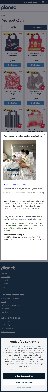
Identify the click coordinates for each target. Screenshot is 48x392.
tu (30, 239)
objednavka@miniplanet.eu (30, 219)
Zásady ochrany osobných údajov (24, 370)
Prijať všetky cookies (24, 376)
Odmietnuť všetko (24, 383)
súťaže (36, 208)
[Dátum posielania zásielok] (19, 160)
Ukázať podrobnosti (24, 388)
